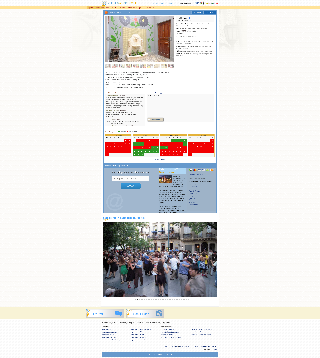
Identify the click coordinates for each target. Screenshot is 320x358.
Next (170, 39)
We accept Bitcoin (185, 346)
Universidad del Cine (196, 332)
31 (188, 299)
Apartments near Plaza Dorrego (111, 340)
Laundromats (194, 204)
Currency (192, 184)
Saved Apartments (185, 3)
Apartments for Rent (96, 7)
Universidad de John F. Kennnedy (171, 337)
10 (151, 299)
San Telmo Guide (149, 7)
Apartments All (106, 329)
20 (169, 299)
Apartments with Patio (137, 334)
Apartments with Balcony (138, 337)
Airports (192, 202)
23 (174, 299)
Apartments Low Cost (108, 335)
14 (158, 299)
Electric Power (194, 191)
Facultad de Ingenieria (167, 329)
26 (179, 299)
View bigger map (161, 93)
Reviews (195, 346)
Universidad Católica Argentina (170, 332)
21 (171, 299)
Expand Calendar (160, 159)
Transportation (194, 193)
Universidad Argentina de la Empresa (201, 329)
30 (186, 299)
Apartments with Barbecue (139, 332)
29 (185, 299)
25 (177, 299)
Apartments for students (138, 340)
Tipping (192, 197)
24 (176, 299)
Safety (191, 195)
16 (162, 299)
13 (157, 299)
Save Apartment (197, 12)
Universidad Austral (167, 335)
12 (155, 299)
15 (160, 299)
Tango (191, 206)
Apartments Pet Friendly (109, 337)
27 (181, 299)
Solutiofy (215, 349)
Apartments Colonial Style (110, 332)
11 (153, 299)
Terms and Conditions (196, 175)
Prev (108, 39)
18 (165, 299)
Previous (105, 257)
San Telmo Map (112, 7)
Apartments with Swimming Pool (141, 329)
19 (167, 299)
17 (163, 299)
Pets (190, 200)
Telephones (193, 186)
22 (172, 299)
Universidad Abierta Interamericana (200, 334)
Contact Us (166, 346)
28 (183, 299)
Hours (191, 188)
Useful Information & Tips (130, 7)
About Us (175, 346)
